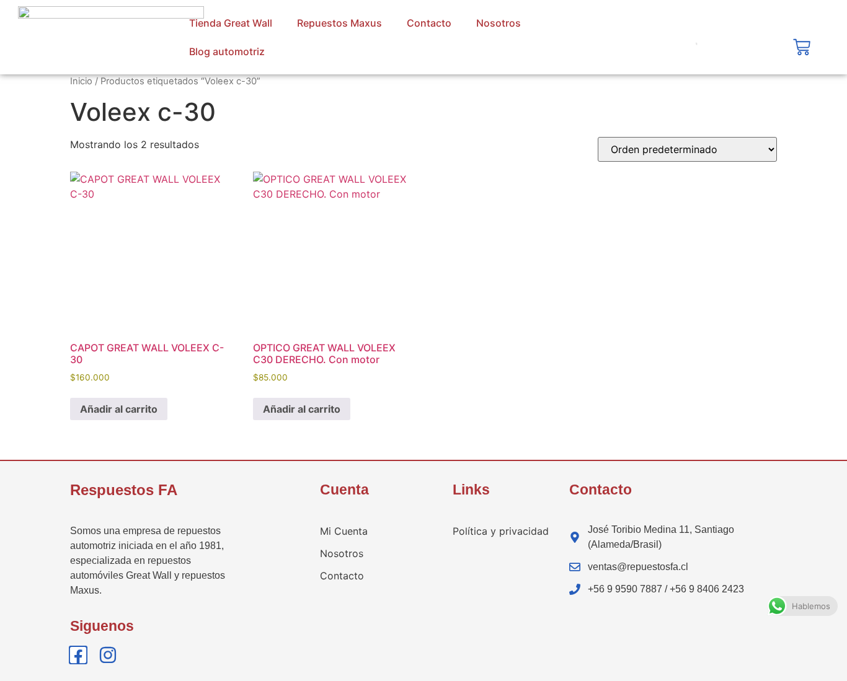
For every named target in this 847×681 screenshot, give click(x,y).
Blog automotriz (227, 51)
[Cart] (801, 47)
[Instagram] (108, 655)
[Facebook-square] (78, 655)
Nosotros (498, 23)
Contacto (429, 23)
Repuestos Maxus (339, 23)
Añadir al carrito (118, 409)
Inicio (81, 81)
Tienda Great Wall (230, 23)
